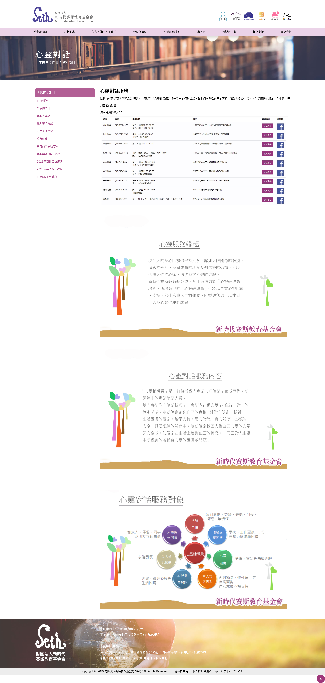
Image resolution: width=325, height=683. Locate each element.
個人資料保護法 (201, 671)
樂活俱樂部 (43, 108)
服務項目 (68, 63)
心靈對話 (42, 100)
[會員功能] (223, 16)
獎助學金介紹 (45, 123)
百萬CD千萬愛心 (47, 176)
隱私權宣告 (181, 671)
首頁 (55, 63)
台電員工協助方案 (47, 146)
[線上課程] (287, 16)
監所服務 (42, 138)
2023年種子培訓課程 (49, 169)
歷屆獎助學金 (45, 131)
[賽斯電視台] (262, 16)
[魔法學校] (249, 16)
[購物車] (274, 16)
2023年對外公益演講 (49, 161)
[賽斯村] (236, 16)
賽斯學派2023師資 (48, 154)
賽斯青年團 (43, 116)
